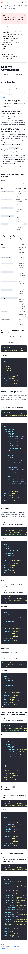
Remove (4, 50)
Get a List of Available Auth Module (10, 42)
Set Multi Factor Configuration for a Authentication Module (10, 53)
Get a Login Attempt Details (8, 58)
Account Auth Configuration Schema (10, 38)
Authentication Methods (9, 8)
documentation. (16, 21)
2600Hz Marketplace (22, 946)
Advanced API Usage (8, 6)
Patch (3, 48)
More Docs (5, 5)
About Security (5, 29)
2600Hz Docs (4, 948)
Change (4, 46)
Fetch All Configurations (7, 44)
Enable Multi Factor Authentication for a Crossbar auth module (12, 35)
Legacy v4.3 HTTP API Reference (18, 5)
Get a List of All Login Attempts (9, 56)
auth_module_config (8, 40)
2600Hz (14, 946)
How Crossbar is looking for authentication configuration (13, 31)
